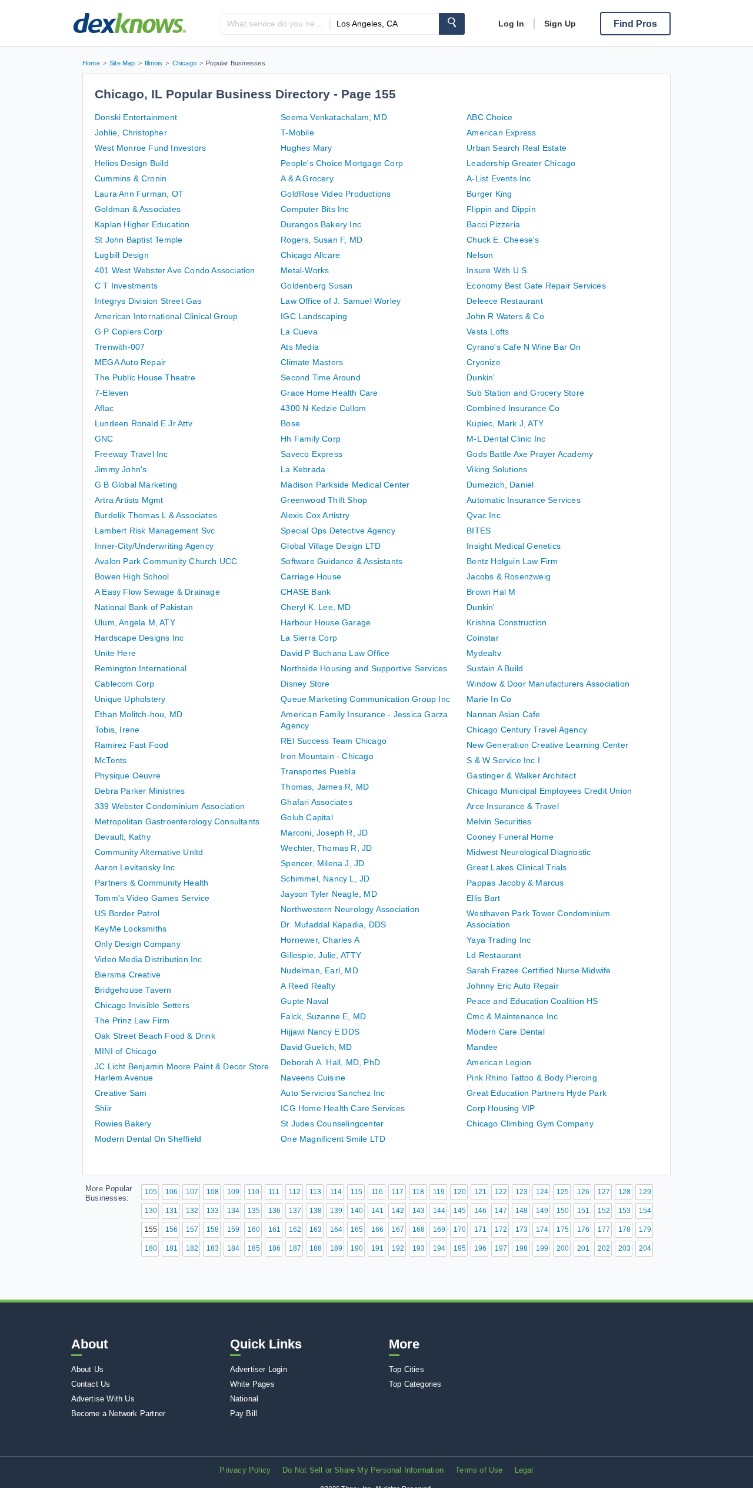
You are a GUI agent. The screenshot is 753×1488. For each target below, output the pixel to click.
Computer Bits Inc (315, 209)
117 (398, 1192)
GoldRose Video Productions (336, 193)
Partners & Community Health (151, 882)
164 (336, 1229)
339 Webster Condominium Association (170, 806)
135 (254, 1211)
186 (274, 1248)
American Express (501, 132)
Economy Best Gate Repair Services (536, 285)
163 (315, 1229)
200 (563, 1248)
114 (336, 1192)
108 (212, 1192)
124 (542, 1192)
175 (563, 1229)
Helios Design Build (132, 163)
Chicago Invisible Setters (142, 1005)
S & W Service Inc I (503, 760)
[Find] (452, 24)
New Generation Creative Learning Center (547, 745)
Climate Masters (312, 362)
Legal (524, 1470)
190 (357, 1248)
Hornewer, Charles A (320, 940)
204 (645, 1248)
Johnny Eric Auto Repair (513, 985)
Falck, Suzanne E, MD (323, 1016)
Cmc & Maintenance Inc (512, 1016)
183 (212, 1248)
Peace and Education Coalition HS (532, 1001)
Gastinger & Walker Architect (521, 775)
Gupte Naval (304, 1001)
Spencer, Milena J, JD (322, 863)
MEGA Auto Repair (130, 362)
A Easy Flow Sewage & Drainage (157, 591)
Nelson (480, 255)
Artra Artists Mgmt (129, 500)
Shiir (103, 1108)
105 (151, 1192)
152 (604, 1211)
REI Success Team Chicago (334, 740)
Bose (290, 423)
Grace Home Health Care (329, 392)
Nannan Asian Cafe (503, 714)
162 (295, 1229)
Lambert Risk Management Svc (155, 530)
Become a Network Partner (118, 1413)
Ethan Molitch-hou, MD (138, 714)
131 (171, 1211)
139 (336, 1211)
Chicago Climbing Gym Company (530, 1123)
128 (624, 1192)
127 (604, 1192)
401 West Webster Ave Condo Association (175, 270)
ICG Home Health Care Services (343, 1108)
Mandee (482, 1047)
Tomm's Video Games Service (152, 898)
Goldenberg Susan (316, 285)
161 (274, 1229)
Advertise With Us (103, 1398)
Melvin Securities (499, 821)
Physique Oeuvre (128, 775)
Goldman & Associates (138, 209)
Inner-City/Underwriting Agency (154, 546)
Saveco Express (311, 454)
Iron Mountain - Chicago (327, 756)
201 (583, 1248)
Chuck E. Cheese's (503, 239)
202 (604, 1248)
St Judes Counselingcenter (332, 1123)
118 (418, 1192)
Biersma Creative (128, 974)
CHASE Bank (306, 591)
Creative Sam (120, 1093)
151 (583, 1211)
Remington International (141, 668)
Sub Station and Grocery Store (525, 392)
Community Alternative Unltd (149, 852)
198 (521, 1248)
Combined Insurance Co (513, 408)
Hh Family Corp (311, 438)
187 (295, 1248)
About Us (87, 1369)
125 (563, 1192)
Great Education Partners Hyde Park (537, 1093)
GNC (104, 438)
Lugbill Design (122, 255)
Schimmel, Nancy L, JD (325, 878)
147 (501, 1211)
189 (336, 1248)
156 (171, 1229)
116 (377, 1192)
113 (315, 1192)
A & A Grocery (307, 178)
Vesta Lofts (488, 331)
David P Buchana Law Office (335, 653)
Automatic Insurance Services (524, 500)
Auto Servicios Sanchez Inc (333, 1093)
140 (357, 1211)
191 (377, 1248)
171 (480, 1229)
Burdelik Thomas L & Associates (156, 515)
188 (315, 1248)
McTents (110, 760)
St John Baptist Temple (138, 239)
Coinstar (483, 637)
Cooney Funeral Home (510, 836)
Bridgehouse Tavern (133, 990)
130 (151, 1211)
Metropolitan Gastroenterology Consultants (177, 821)
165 (357, 1229)
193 (418, 1248)
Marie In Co (489, 699)
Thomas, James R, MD (325, 786)
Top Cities (406, 1369)
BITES (479, 530)
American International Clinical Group (166, 316)
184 (233, 1248)
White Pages (252, 1384)
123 (521, 1192)
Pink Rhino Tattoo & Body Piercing (532, 1077)
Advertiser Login (258, 1369)
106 (171, 1192)
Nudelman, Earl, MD (319, 970)
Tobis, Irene (117, 729)
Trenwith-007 (120, 347)
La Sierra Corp (309, 637)
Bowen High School (132, 576)
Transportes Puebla (318, 771)
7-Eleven (112, 392)
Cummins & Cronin (130, 178)
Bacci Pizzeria (493, 224)
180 (151, 1248)
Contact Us (91, 1384)
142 (398, 1211)
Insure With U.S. (498, 270)
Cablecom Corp (125, 683)
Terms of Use (478, 1470)
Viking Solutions (497, 469)
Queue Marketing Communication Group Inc (365, 699)
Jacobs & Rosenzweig (509, 576)
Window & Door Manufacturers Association (548, 683)
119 (439, 1192)
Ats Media (300, 347)
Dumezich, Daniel (500, 484)
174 (542, 1229)
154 (645, 1211)
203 (624, 1248)
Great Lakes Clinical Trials (517, 867)
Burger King (489, 193)
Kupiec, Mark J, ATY (505, 423)
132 (192, 1211)
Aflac (104, 408)
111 (273, 1192)
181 (171, 1248)
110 (253, 1192)
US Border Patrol (127, 913)
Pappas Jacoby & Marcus (515, 882)
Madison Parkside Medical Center (345, 484)
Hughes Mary (306, 148)
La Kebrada (303, 469)
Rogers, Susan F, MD (321, 239)
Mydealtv (484, 653)
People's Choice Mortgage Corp (342, 163)
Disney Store (305, 683)
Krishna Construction (507, 622)
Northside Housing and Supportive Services (364, 668)
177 (604, 1229)
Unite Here (115, 653)
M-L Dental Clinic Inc (506, 438)
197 (501, 1248)
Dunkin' (481, 377)
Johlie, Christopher (131, 132)
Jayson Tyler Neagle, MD (329, 894)
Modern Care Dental (506, 1031)
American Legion (499, 1062)
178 (624, 1229)
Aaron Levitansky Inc (135, 867)
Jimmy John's (120, 469)
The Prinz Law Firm (132, 1020)
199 (542, 1248)
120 (460, 1192)
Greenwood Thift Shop (324, 500)
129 (645, 1192)
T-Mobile (297, 132)
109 (233, 1192)
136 (274, 1211)
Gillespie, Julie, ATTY (321, 955)
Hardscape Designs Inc (139, 637)
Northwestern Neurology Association (350, 909)
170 (460, 1229)
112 (295, 1192)
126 (583, 1192)
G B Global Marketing (136, 484)
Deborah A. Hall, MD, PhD (330, 1062)
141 (377, 1211)
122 (501, 1192)
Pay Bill (244, 1413)
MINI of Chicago (125, 1051)
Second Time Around (321, 377)
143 (418, 1211)
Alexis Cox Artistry (315, 515)
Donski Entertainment (136, 117)
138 (315, 1211)
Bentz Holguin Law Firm (512, 561)
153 (624, 1211)
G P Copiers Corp (128, 331)
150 (563, 1211)
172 (501, 1229)
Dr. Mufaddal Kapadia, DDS (333, 924)
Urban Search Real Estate (517, 148)
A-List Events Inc (499, 178)
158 (212, 1229)
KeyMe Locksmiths (130, 928)
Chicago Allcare (310, 255)
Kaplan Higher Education (142, 224)
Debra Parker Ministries (140, 791)
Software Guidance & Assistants (341, 561)
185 (254, 1248)
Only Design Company (138, 944)
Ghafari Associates (316, 802)
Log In (511, 23)
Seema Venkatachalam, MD (334, 117)
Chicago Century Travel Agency (527, 729)
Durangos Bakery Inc (321, 224)
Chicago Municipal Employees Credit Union (549, 791)
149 (542, 1211)
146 (480, 1211)
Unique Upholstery (130, 699)
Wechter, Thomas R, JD (326, 848)
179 (645, 1229)
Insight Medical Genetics (514, 546)
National (244, 1398)
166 (377, 1229)
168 (418, 1229)
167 (398, 1229)
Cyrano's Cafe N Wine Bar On (524, 347)
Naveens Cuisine (313, 1077)
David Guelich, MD (316, 1047)
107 (192, 1192)
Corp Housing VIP (501, 1108)
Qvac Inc (484, 515)
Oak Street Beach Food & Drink (155, 1035)
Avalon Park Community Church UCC (166, 561)
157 (192, 1229)
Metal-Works (305, 270)
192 (398, 1248)
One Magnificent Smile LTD (333, 1139)
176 (583, 1229)
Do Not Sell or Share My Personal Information (363, 1470)
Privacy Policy (245, 1470)
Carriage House (311, 576)
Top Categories (415, 1384)
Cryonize (484, 362)
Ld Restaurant (494, 955)
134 (233, 1211)
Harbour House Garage (326, 622)
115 (356, 1192)
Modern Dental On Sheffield (148, 1139)
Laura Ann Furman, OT (139, 193)
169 (439, 1229)
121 (480, 1192)
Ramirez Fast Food (131, 745)
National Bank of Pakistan (144, 607)
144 (439, 1211)
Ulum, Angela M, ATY (135, 622)
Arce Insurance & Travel (513, 806)
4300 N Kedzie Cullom (323, 408)
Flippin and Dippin (501, 209)
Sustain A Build (495, 668)
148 (521, 1211)
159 (233, 1229)
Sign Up (560, 23)
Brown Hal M (491, 591)
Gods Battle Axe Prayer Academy (530, 454)
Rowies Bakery (123, 1123)
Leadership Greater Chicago (521, 163)
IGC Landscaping (314, 316)
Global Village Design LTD (331, 546)
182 (192, 1248)
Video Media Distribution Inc (148, 959)
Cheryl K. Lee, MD (316, 607)
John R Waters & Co (505, 316)
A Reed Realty (308, 985)
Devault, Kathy (123, 836)
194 (439, 1248)
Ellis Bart (483, 898)
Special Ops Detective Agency (338, 530)
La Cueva (299, 331)
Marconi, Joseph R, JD (324, 832)
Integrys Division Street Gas (148, 301)
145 (460, 1211)
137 (295, 1211)
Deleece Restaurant (505, 301)
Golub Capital (307, 817)
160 (254, 1229)
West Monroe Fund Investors (150, 148)
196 (480, 1248)
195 (460, 1248)
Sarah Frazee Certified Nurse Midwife (539, 970)
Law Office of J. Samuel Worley (341, 301)
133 (212, 1211)
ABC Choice (489, 117)
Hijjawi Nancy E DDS (320, 1031)
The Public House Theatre (145, 377)
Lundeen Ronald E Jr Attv (143, 423)
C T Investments (126, 285)
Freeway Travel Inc (131, 454)
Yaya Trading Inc (499, 940)
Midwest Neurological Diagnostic (529, 852)
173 (521, 1229)
